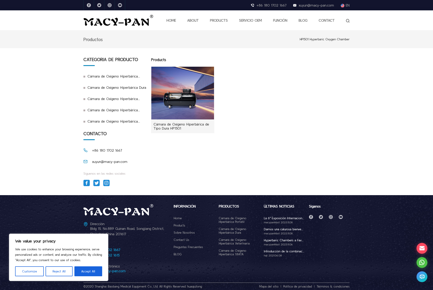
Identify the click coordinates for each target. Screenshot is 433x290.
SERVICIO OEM (250, 20)
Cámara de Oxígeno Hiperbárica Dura (117, 87)
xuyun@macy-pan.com (316, 5)
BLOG (303, 20)
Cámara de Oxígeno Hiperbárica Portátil (110, 78)
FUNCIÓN (280, 20)
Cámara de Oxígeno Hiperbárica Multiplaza (110, 123)
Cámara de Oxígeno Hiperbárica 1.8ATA (110, 112)
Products (179, 225)
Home (178, 218)
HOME (171, 20)
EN (347, 5)
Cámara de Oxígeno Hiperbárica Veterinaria (110, 100)
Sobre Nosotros (184, 232)
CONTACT (327, 20)
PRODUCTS (219, 20)
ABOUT (193, 20)
